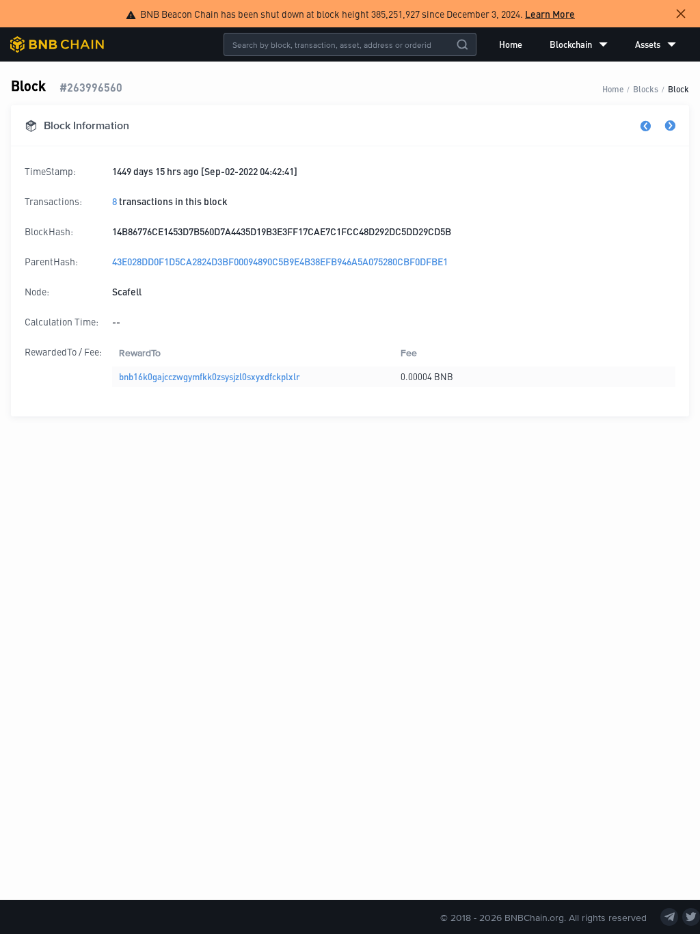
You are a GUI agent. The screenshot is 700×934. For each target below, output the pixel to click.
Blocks (645, 88)
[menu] (587, 44)
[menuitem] (510, 44)
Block (678, 88)
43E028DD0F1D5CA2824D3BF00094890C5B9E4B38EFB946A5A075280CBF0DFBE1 (280, 261)
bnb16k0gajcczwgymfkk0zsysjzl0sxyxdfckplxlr (209, 376)
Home (510, 44)
